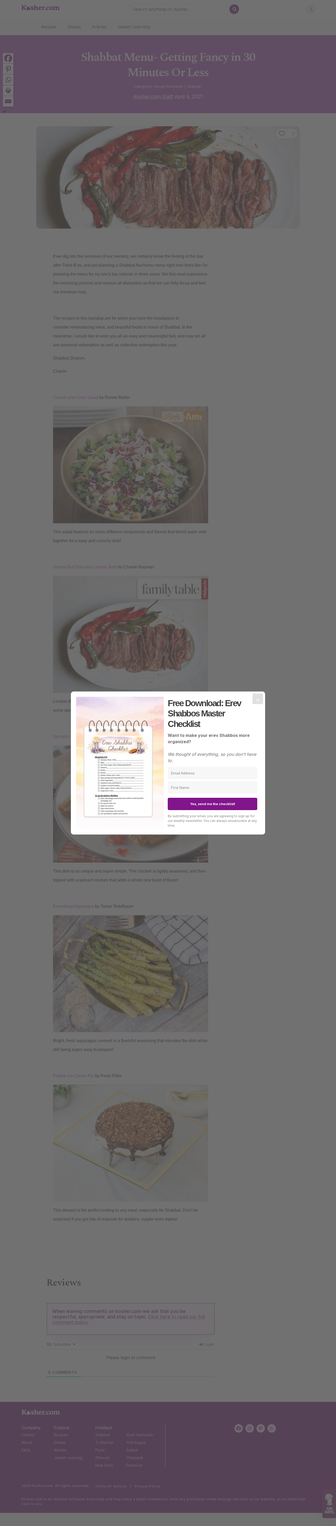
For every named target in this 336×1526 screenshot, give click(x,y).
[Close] (258, 699)
